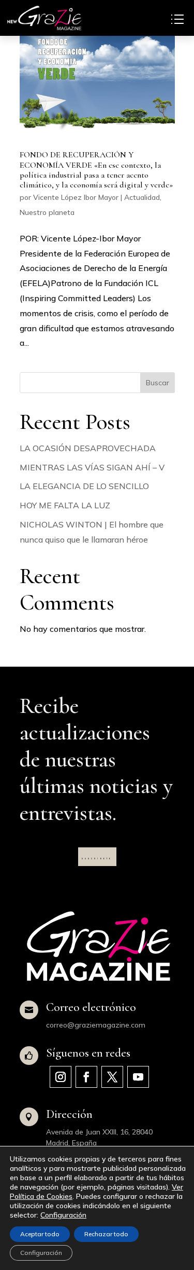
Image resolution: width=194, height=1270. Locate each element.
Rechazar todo (106, 1234)
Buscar (157, 382)
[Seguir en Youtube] (138, 1077)
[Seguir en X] (112, 1077)
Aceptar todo (39, 1234)
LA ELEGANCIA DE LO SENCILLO (84, 486)
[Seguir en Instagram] (60, 1077)
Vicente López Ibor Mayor (75, 197)
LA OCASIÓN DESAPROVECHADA (88, 448)
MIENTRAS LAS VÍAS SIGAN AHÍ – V (92, 467)
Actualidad (142, 197)
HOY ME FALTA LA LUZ (65, 505)
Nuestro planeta (47, 212)
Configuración (63, 1215)
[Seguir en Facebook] (86, 1077)
